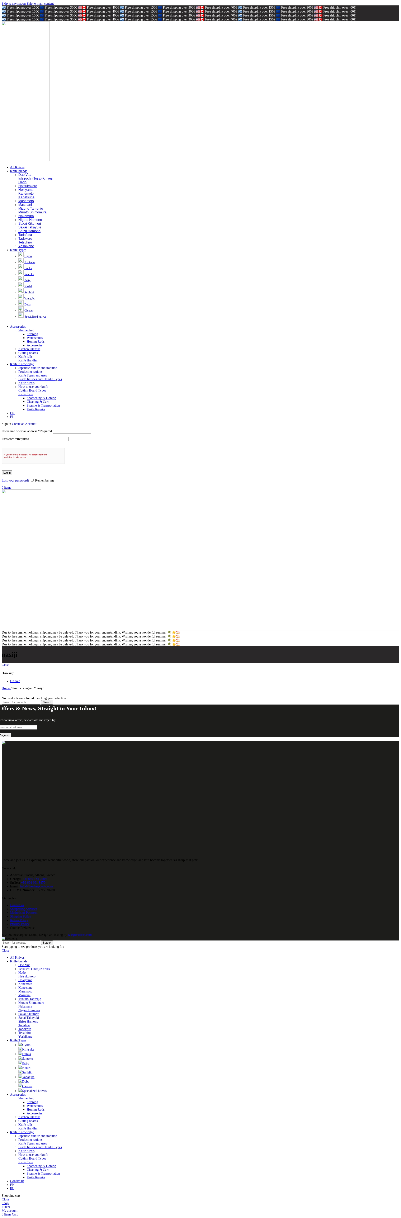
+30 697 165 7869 (34, 879)
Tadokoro (25, 238)
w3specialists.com (80, 935)
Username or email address (27, 431)
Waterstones (35, 338)
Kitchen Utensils (29, 349)
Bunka (28, 268)
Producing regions (30, 371)
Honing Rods (35, 341)
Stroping (32, 334)
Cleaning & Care (38, 401)
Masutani (25, 205)
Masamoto (26, 201)
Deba (27, 304)
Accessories (34, 345)
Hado (22, 182)
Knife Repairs (36, 409)
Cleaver (28, 310)
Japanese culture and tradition (37, 368)
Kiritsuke (29, 262)
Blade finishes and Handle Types (40, 379)
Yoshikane (26, 246)
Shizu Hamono (29, 231)
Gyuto (28, 256)
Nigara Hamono (30, 220)
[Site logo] (26, 160)
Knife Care (25, 394)
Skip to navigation (14, 3)
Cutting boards (28, 353)
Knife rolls (25, 356)
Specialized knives (35, 316)
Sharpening (25, 330)
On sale (15, 681)
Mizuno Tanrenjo (30, 208)
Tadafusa (25, 235)
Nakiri (28, 286)
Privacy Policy (19, 924)
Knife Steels (26, 383)
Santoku (29, 274)
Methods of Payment (23, 912)
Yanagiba (29, 298)
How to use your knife (33, 386)
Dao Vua (24, 174)
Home (6, 688)
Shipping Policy (20, 916)
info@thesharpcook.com (36, 886)
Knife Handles (28, 360)
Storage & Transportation (43, 405)
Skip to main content (40, 3)
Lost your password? (15, 480)
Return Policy (19, 920)
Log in (7, 472)
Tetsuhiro (25, 242)
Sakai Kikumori (29, 223)
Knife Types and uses (32, 375)
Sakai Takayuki (29, 227)
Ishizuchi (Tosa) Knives (35, 178)
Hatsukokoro (27, 186)
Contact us (17, 905)
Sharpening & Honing (41, 398)
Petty (27, 280)
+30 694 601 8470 (33, 882)
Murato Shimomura (32, 212)
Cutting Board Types (32, 390)
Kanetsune (26, 197)
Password (15, 439)
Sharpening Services (23, 909)
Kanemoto (26, 193)
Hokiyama (25, 189)
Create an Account (24, 424)
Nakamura (26, 216)
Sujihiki (29, 292)
